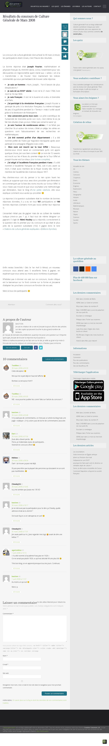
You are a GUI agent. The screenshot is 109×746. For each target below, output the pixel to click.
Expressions (77, 189)
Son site (27, 348)
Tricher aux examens (93, 319)
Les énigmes (65, 6)
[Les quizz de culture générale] (88, 56)
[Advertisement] (31, 38)
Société (75, 220)
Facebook (36, 348)
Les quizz (55, 6)
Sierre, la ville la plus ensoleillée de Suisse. (87, 468)
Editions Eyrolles (49, 229)
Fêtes (75, 192)
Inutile (75, 200)
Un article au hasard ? (40, 6)
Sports (75, 223)
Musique (76, 209)
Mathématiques (78, 206)
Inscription (76, 355)
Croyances (76, 178)
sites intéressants (42, 731)
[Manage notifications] (104, 741)
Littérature (76, 203)
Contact (97, 6)
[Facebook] (75, 269)
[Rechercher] (104, 6)
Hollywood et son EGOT (81, 460)
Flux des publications (80, 360)
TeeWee (15, 365)
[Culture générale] (13, 4)
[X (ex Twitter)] (81, 269)
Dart (14, 434)
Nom (5, 656)
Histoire (76, 197)
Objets (75, 214)
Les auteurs (87, 6)
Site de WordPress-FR (80, 366)
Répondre (16, 386)
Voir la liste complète (40, 159)
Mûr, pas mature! (91, 341)
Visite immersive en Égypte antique (85, 455)
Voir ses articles (11, 348)
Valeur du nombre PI (91, 306)
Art (74, 169)
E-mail (5, 664)
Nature (75, 212)
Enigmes (76, 186)
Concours (76, 175)
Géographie (77, 195)
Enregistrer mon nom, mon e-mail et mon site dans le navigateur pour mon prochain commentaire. (32, 686)
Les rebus (76, 6)
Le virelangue (87, 316)
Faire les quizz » (86, 70)
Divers (75, 180)
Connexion (77, 357)
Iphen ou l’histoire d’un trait (82, 457)
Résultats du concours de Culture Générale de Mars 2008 (26, 18)
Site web (6, 673)
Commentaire (8, 614)
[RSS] (87, 269)
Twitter (41, 348)
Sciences (76, 217)
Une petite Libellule (41, 190)
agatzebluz (17, 550)
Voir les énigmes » (77, 116)
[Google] (94, 269)
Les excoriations (78, 452)
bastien (15, 412)
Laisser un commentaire (54, 359)
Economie (76, 183)
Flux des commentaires (81, 363)
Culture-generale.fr (9, 728)
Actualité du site (78, 166)
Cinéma (75, 172)
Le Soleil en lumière (91, 303)
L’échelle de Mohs (89, 299)
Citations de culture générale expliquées (21, 229)
